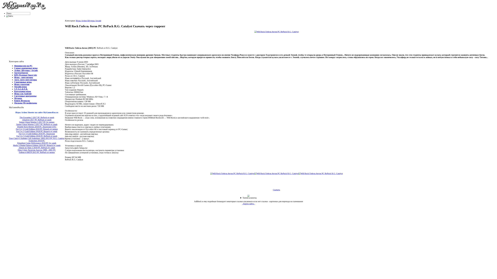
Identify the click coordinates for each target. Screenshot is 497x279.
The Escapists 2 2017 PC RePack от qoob (37, 117)
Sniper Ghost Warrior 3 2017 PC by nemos (36, 122)
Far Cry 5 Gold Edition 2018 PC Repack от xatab (36, 131)
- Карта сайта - (248, 204)
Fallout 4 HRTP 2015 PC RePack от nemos (37, 152)
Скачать (276, 190)
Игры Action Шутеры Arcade (88, 21)
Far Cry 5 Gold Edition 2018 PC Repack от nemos (37, 129)
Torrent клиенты (250, 198)
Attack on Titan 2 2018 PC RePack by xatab (37, 148)
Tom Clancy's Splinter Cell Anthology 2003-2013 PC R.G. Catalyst (36, 138)
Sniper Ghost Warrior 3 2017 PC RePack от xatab (36, 124)
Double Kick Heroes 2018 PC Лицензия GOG (36, 127)
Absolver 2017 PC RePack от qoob (36, 120)
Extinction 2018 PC (37, 141)
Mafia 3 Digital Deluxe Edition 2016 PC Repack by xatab (36, 145)
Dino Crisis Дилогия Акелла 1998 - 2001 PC (37, 150)
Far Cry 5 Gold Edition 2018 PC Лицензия (37, 134)
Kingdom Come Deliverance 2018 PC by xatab (36, 143)
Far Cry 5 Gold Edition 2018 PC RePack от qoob (36, 136)
